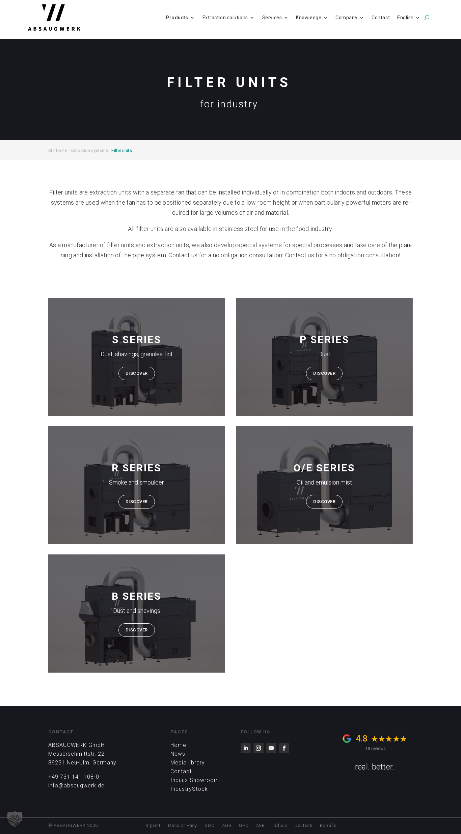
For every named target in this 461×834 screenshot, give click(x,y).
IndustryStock (189, 789)
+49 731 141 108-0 (73, 777)
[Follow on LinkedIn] (246, 748)
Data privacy (182, 825)
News (177, 754)
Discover (137, 373)
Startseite (57, 150)
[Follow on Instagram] (258, 748)
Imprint (152, 825)
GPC (244, 825)
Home (178, 745)
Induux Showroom (194, 780)
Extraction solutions (225, 17)
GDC (210, 825)
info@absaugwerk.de (76, 785)
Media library (187, 762)
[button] (15, 819)
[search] (426, 17)
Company (346, 17)
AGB (227, 825)
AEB (260, 825)
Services (272, 17)
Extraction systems (89, 150)
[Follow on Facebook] (284, 748)
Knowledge (308, 17)
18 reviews (375, 748)
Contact (381, 17)
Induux (279, 825)
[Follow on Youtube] (271, 748)
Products (177, 17)
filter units (120, 245)
